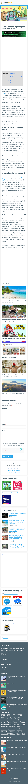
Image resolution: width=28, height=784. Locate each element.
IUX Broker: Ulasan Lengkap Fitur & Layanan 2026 (17, 514)
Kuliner (3, 724)
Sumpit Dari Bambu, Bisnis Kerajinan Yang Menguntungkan (17, 705)
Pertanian (19, 726)
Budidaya (20, 715)
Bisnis (14, 715)
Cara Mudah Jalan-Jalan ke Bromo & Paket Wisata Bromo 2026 (13, 394)
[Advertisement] (14, 53)
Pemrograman (4, 726)
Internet (3, 722)
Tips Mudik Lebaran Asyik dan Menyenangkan (13, 338)
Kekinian (9, 722)
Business (3, 717)
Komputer (23, 722)
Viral (18, 733)
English (19, 717)
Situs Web (4, 437)
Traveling (12, 733)
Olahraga (16, 724)
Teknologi (19, 731)
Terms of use (4, 670)
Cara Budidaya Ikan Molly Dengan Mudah (16, 761)
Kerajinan (16, 722)
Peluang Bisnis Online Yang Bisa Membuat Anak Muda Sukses (17, 691)
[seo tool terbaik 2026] (14, 624)
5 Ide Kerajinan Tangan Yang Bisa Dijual (16, 754)
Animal (8, 715)
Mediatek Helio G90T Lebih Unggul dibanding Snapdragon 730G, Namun (15, 698)
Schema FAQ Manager (6, 664)
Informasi (22, 720)
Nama (4, 424)
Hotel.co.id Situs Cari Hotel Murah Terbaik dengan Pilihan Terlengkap (13, 356)
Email (3, 430)
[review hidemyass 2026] (7, 632)
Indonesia (16, 720)
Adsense (3, 715)
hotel (3, 181)
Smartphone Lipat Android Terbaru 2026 (16, 747)
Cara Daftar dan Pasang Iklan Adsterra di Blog (16, 769)
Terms (9, 781)
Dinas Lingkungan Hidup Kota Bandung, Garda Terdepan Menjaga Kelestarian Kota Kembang (16, 538)
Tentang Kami (4, 667)
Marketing (9, 724)
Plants (10, 729)
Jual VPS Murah (10, 683)
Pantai (3, 93)
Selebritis (17, 729)
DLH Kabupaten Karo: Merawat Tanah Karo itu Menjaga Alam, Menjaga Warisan (14, 320)
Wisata (23, 733)
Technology (12, 731)
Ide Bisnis (9, 720)
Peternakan (4, 729)
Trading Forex (4, 733)
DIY (14, 717)
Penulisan (12, 726)
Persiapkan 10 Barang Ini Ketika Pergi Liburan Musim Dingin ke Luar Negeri (14, 375)
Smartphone (4, 731)
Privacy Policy (4, 659)
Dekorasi (9, 717)
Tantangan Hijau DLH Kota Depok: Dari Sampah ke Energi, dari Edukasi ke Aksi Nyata (17, 546)
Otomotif (23, 724)
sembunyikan (12, 73)
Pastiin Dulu (15, 778)
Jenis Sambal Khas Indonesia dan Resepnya (17, 740)
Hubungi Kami (4, 657)
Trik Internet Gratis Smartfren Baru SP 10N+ (16, 676)
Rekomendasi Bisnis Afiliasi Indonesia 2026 (10, 662)
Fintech (3, 720)
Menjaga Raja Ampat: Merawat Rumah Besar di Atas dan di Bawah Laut (14, 301)
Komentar (5, 408)
